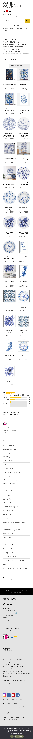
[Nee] (31, 732)
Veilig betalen (6, 432)
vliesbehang (6, 457)
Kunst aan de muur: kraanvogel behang (15, 568)
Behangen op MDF (9, 553)
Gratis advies (26, 54)
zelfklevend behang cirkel (10, 507)
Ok (12, 736)
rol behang (6, 453)
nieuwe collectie (8, 534)
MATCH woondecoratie (13, 28)
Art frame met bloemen (10, 557)
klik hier (17, 414)
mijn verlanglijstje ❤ (9, 610)
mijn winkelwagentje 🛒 (10, 613)
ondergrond (6, 464)
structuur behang (8, 461)
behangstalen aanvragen (10, 480)
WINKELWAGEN (7, 14)
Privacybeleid (19, 736)
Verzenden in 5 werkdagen (10, 430)
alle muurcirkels (7, 499)
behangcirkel (7, 503)
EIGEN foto (6, 495)
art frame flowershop (9, 526)
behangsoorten (7, 564)
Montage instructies (9, 468)
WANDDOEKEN (8, 537)
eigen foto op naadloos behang (12, 472)
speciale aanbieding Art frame (12, 530)
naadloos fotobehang (9, 449)
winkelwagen (9, 579)
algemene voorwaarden (15, 683)
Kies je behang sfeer (9, 445)
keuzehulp (6, 620)
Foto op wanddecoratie (10, 549)
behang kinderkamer (9, 484)
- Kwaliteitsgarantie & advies (10, 427)
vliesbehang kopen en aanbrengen (13, 560)
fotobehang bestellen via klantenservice (15, 476)
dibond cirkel (7, 514)
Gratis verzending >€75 (12, 703)
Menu (17, 25)
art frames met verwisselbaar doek (13, 522)
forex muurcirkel (8, 511)
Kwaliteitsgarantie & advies (13, 700)
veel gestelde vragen (9, 615)
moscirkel (6, 518)
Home (4, 28)
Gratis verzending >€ (8, 429)
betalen (5, 618)
